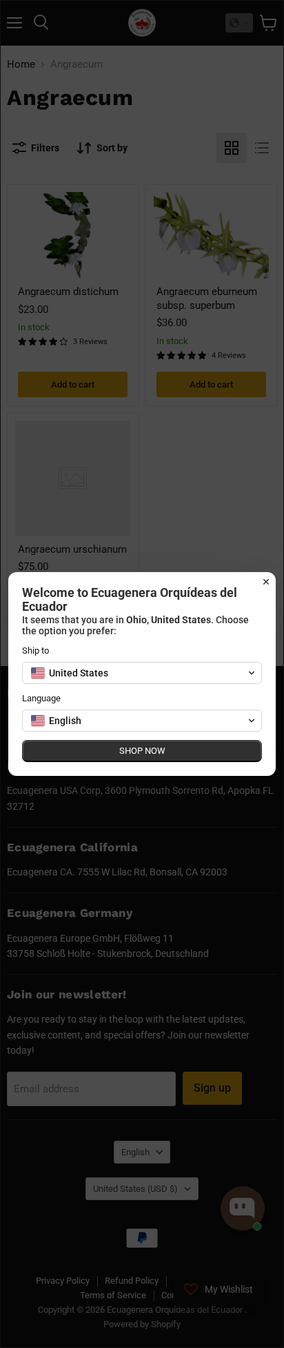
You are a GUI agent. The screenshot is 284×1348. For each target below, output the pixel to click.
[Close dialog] (266, 582)
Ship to (35, 650)
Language (41, 698)
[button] (142, 673)
